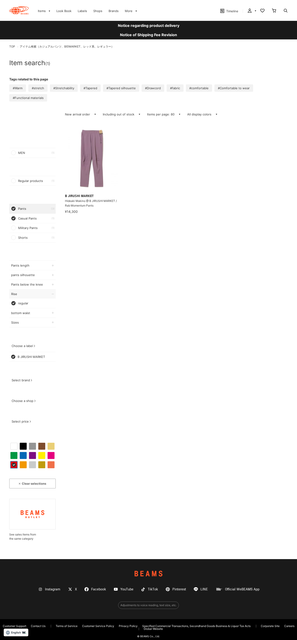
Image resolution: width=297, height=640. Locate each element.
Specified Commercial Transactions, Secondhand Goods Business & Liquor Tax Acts (196, 626)
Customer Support (14, 626)
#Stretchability (63, 88)
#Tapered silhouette (121, 88)
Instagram (52, 589)
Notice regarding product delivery (148, 25)
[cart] (274, 11)
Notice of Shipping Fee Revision (148, 34)
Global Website (153, 628)
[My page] (251, 11)
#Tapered (90, 88)
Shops (97, 11)
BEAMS (148, 573)
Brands (114, 11)
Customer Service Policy (98, 626)
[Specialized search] (285, 11)
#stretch (38, 88)
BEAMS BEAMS (19, 10)
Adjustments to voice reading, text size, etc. (148, 605)
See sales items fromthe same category (22, 536)
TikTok (153, 589)
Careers (289, 626)
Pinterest (179, 589)
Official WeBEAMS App (242, 589)
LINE (204, 589)
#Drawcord (153, 88)
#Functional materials (28, 98)
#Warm (18, 88)
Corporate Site (270, 626)
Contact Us (38, 626)
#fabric (175, 88)
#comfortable (199, 88)
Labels (82, 11)
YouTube (126, 589)
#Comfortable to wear (234, 88)
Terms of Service (66, 626)
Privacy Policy (128, 626)
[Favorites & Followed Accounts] (262, 11)
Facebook (98, 589)
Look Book (63, 11)
